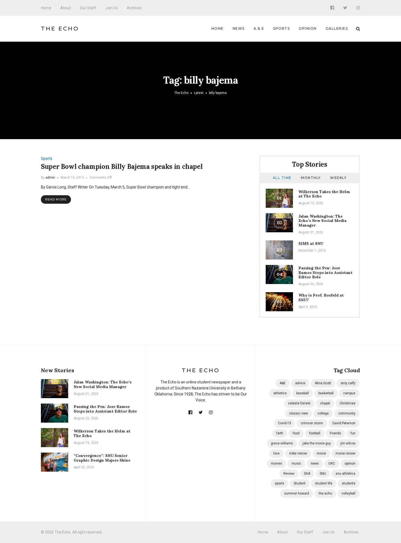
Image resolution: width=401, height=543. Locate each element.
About (65, 8)
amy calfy (348, 383)
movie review (345, 453)
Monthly (311, 178)
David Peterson (344, 423)
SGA (307, 473)
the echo (325, 493)
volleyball (348, 493)
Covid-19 (284, 423)
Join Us (111, 8)
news (315, 463)
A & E (259, 28)
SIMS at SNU (310, 243)
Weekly (338, 178)
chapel (325, 403)
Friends (335, 433)
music (296, 463)
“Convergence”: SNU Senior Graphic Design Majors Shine (102, 458)
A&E (283, 383)
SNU (323, 473)
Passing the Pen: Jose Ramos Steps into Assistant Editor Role (325, 273)
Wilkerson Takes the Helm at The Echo (324, 194)
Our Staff (88, 8)
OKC (331, 463)
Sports (281, 28)
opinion (350, 463)
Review (288, 473)
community (346, 413)
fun (353, 433)
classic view (298, 413)
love (276, 453)
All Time (282, 178)
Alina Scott (323, 383)
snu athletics (345, 473)
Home (46, 8)
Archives (134, 8)
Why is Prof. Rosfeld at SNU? (321, 297)
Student (300, 483)
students (348, 483)
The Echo (60, 28)
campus (349, 393)
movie (321, 453)
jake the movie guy (317, 443)
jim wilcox (347, 443)
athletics (280, 393)
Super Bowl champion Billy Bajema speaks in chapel (121, 166)
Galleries (337, 28)
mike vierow (298, 453)
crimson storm (312, 423)
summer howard (296, 493)
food (296, 433)
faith (279, 433)
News (239, 28)
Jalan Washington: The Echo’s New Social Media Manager (322, 221)
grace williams (282, 443)
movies (276, 463)
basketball (326, 393)
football (314, 433)
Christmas (347, 403)
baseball (302, 393)
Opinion (308, 28)
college (323, 413)
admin (50, 177)
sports (279, 483)
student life (323, 483)
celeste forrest (299, 403)
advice (300, 383)
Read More (56, 199)
